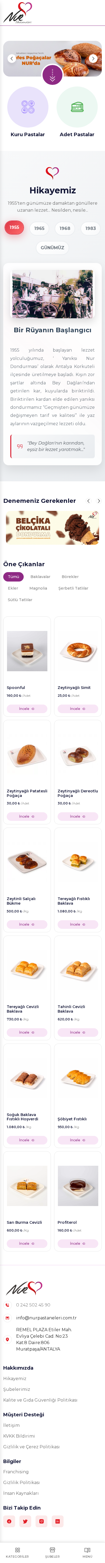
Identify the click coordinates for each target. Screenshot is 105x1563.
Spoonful (16, 687)
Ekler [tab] (13, 588)
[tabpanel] (52, 932)
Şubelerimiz (16, 1389)
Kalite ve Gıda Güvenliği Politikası (40, 1400)
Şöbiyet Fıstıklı (72, 1119)
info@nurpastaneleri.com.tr (46, 1317)
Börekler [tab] (70, 576)
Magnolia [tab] (38, 588)
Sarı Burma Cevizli (24, 1222)
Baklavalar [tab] (40, 576)
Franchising (16, 1471)
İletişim (11, 1425)
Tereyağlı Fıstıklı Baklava (74, 901)
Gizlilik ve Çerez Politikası (31, 1446)
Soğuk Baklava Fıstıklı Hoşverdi (22, 1117)
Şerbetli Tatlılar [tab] (73, 588)
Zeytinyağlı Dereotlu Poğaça (78, 793)
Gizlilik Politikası (21, 1482)
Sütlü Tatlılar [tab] (20, 599)
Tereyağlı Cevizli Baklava (23, 1009)
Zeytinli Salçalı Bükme (21, 901)
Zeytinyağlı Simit (74, 687)
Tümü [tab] (13, 576)
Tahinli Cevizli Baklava (71, 1009)
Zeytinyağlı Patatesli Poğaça (27, 793)
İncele (24, 709)
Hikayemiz (14, 1378)
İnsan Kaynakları (21, 1493)
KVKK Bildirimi (19, 1436)
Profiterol (67, 1222)
